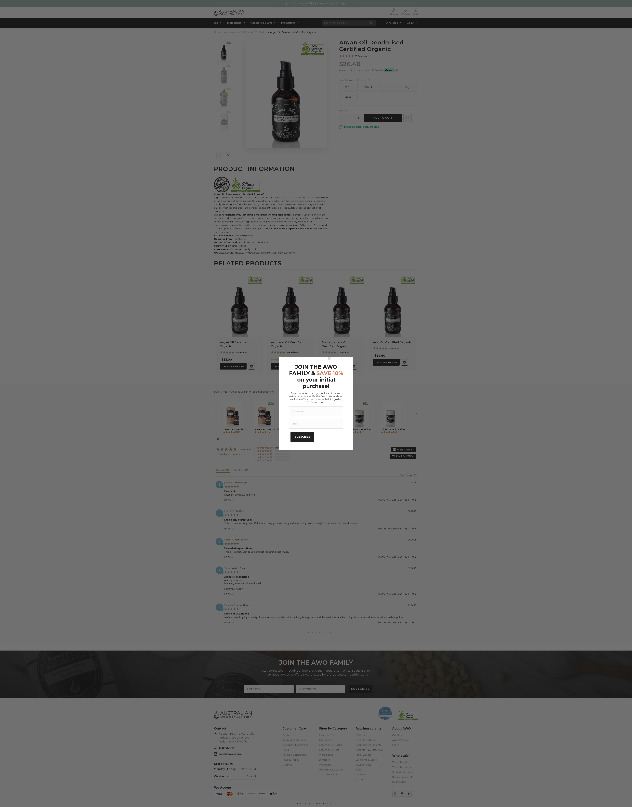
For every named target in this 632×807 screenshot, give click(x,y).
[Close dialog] (339, 358)
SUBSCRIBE (302, 436)
